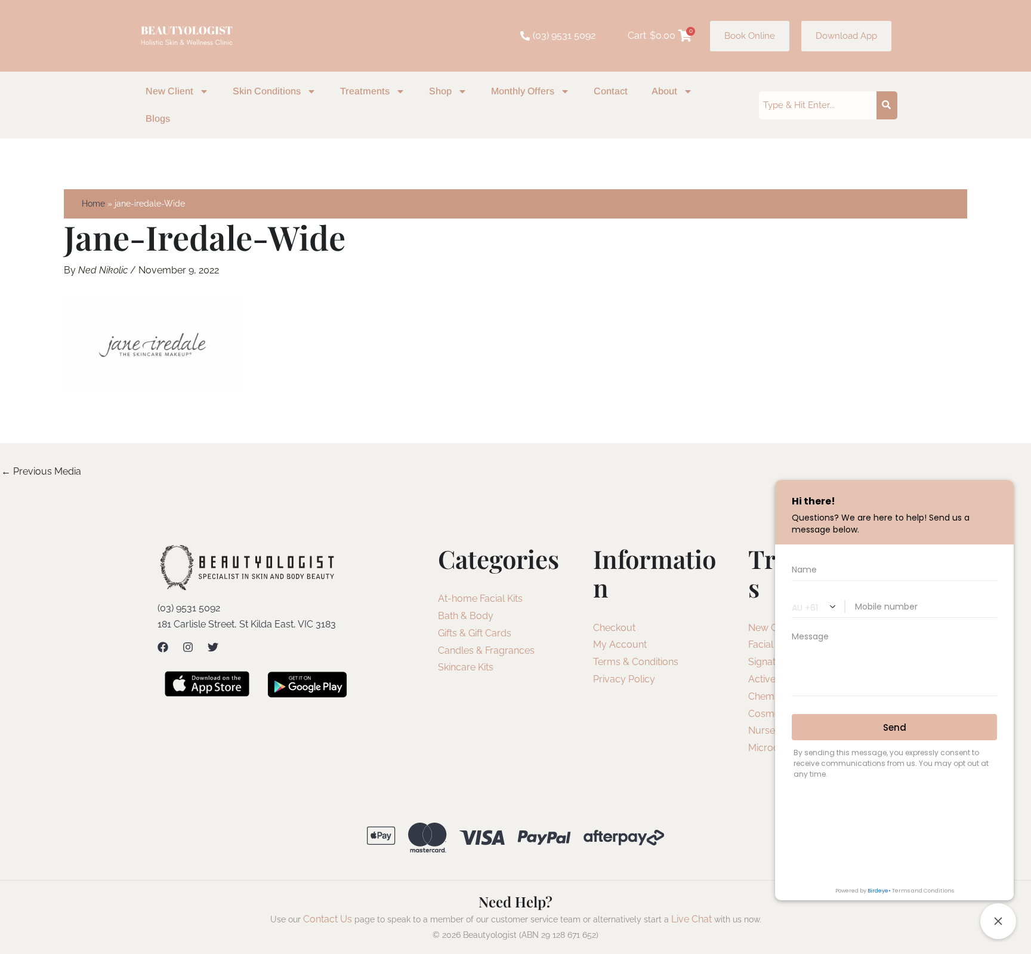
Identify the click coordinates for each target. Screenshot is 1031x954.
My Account (620, 644)
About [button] (664, 91)
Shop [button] (440, 91)
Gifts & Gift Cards (474, 633)
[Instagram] (188, 647)
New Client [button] (169, 91)
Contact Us (327, 919)
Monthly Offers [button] (522, 91)
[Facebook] (163, 647)
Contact (611, 91)
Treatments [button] (365, 91)
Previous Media (41, 471)
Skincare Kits (465, 667)
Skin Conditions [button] (267, 91)
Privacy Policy (624, 679)
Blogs (158, 118)
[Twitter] (213, 647)
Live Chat (691, 919)
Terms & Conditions (635, 661)
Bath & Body (465, 615)
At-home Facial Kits (480, 598)
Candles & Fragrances (486, 650)
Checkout (614, 627)
